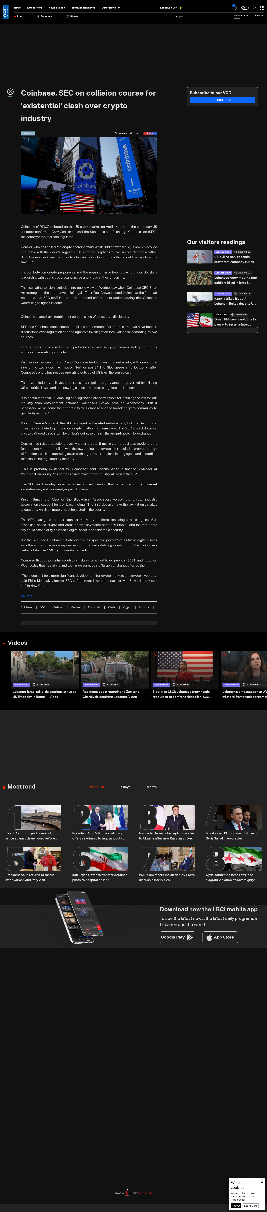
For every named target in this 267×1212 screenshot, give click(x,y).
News (17, 8)
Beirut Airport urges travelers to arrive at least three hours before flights (30, 836)
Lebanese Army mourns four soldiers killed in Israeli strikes (235, 280)
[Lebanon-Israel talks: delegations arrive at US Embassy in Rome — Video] (45, 675)
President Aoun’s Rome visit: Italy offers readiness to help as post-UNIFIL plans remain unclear (97, 836)
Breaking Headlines (83, 8)
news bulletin (57, 8)
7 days (125, 787)
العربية (179, 16)
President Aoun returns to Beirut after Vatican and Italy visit (29, 877)
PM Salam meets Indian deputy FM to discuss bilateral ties (167, 877)
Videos (17, 643)
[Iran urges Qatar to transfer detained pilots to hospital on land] (100, 865)
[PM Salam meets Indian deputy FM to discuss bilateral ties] (167, 865)
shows (74, 16)
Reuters (26, 596)
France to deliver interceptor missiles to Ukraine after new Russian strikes (167, 836)
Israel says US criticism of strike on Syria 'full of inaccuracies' (232, 836)
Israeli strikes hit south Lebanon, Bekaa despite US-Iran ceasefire (235, 301)
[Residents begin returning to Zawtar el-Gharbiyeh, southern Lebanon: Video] (115, 675)
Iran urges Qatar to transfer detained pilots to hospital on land (100, 877)
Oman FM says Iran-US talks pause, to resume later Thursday (235, 322)
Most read (21, 787)
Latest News (34, 8)
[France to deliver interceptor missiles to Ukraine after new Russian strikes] (167, 823)
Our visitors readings (216, 242)
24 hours (97, 787)
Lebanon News (223, 252)
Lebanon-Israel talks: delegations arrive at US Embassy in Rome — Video (44, 694)
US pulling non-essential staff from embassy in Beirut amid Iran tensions (235, 260)
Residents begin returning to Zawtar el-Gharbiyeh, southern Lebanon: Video (112, 694)
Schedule (46, 16)
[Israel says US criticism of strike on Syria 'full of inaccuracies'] (234, 823)
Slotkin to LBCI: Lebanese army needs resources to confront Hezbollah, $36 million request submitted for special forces (185, 694)
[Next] (262, 675)
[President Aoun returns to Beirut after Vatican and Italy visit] (33, 865)
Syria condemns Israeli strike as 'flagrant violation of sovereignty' (230, 877)
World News (222, 315)
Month (152, 787)
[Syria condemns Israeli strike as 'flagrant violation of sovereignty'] (234, 865)
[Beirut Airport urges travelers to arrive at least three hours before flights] (33, 823)
